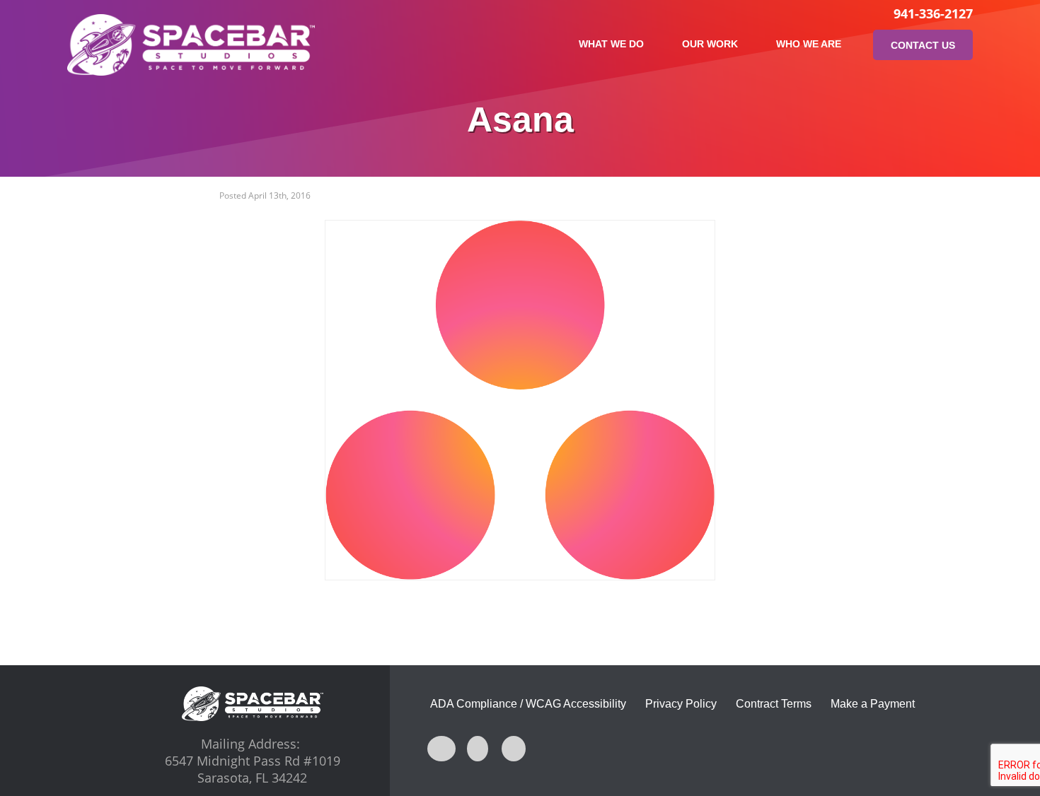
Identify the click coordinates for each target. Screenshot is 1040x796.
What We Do (611, 43)
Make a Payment (873, 704)
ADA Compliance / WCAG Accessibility (528, 704)
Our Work (710, 43)
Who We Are (808, 43)
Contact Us (923, 45)
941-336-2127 (933, 13)
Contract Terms (773, 704)
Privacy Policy (681, 704)
